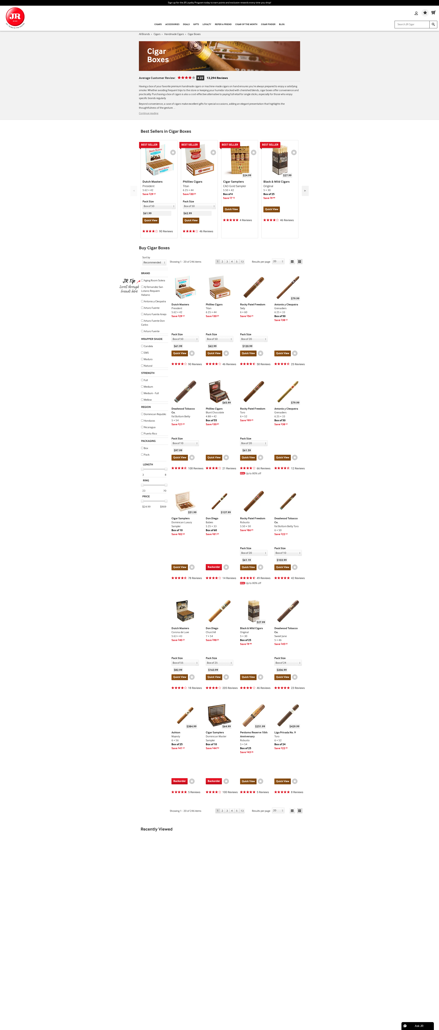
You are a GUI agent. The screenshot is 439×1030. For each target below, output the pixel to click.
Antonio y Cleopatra (154, 301)
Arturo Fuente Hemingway (150, 333)
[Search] (433, 24)
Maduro (148, 359)
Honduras (149, 420)
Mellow (147, 400)
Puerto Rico (150, 433)
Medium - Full (151, 393)
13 (242, 261)
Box (145, 448)
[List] (292, 261)
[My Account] (416, 13)
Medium (148, 386)
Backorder (214, 567)
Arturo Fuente (151, 308)
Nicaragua (149, 427)
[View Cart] (433, 13)
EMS (146, 352)
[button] (142, 280)
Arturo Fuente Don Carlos (153, 323)
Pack (146, 454)
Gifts (196, 24)
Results (261, 262)
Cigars (158, 24)
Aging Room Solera (154, 280)
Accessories (172, 24)
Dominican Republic (154, 414)
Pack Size (148, 201)
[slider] (142, 469)
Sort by (146, 257)
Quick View (150, 220)
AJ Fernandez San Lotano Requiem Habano (152, 291)
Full (145, 380)
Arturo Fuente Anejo (155, 314)
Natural (147, 366)
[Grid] (299, 261)
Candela (148, 346)
